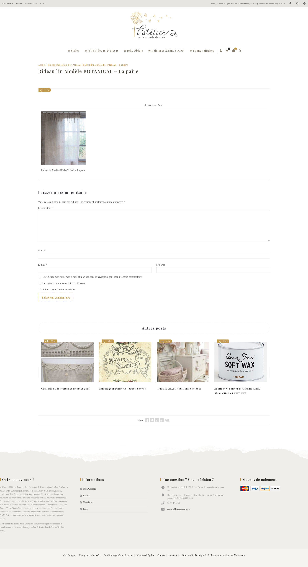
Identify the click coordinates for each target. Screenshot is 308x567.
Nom (41, 250)
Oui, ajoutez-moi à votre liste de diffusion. (64, 283)
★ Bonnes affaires (202, 50)
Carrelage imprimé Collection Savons (122, 388)
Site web (160, 264)
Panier (19, 3)
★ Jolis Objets (133, 50)
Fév (223, 341)
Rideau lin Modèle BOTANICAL (64, 64)
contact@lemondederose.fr (178, 509)
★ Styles (73, 50)
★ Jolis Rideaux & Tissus (102, 50)
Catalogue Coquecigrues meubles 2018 (65, 388)
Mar (50, 341)
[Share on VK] (167, 420)
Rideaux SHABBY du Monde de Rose (179, 388)
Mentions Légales (145, 555)
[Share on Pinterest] (157, 420)
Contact (161, 555)
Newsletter (31, 3)
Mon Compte (7, 3)
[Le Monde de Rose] (154, 26)
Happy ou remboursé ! (89, 555)
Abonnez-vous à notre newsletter (58, 289)
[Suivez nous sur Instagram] (297, 3)
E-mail (42, 264)
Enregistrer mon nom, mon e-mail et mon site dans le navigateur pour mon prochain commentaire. (92, 277)
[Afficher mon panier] (233, 50)
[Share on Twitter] (152, 420)
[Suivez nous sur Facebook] (290, 3)
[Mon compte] (221, 50)
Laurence (151, 105)
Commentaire (46, 208)
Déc (45, 90)
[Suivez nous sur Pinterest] (304, 3)
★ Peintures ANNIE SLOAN (166, 50)
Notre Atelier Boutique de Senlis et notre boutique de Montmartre (213, 555)
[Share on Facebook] (147, 420)
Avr (166, 341)
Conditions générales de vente (118, 555)
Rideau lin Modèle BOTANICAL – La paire (88, 71)
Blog (42, 3)
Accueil (42, 64)
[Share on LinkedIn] (162, 420)
